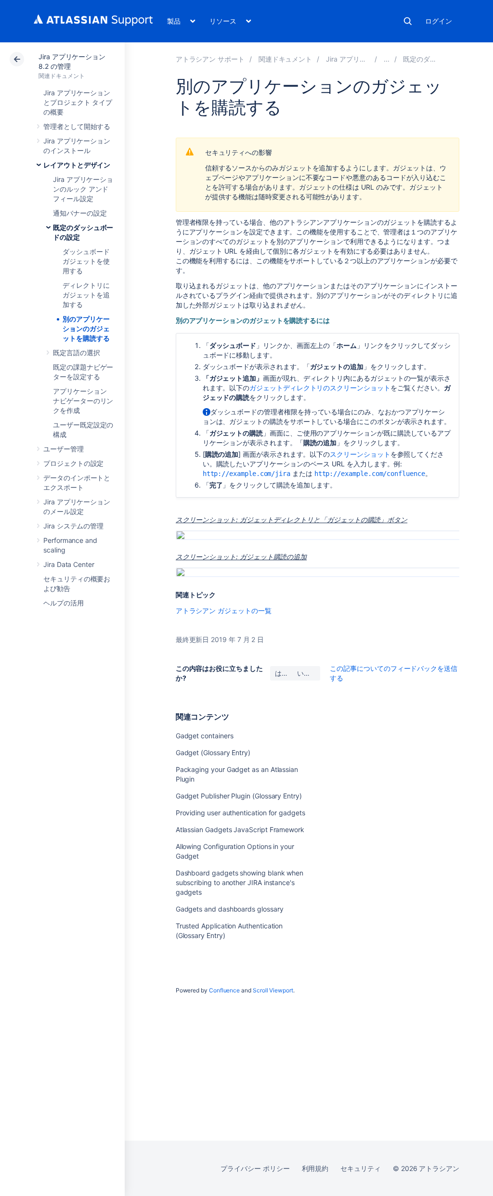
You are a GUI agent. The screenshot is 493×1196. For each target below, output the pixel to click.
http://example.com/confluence (369, 473)
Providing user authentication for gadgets (240, 813)
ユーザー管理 (63, 449)
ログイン (438, 21)
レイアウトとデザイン (76, 165)
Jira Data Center (68, 564)
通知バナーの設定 (79, 213)
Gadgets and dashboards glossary (230, 909)
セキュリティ (360, 1168)
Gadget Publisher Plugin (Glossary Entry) (239, 796)
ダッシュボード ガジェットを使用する (86, 261)
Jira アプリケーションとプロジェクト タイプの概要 (77, 102)
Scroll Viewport (273, 990)
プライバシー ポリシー (255, 1168)
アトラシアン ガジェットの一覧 (224, 610)
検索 (407, 21)
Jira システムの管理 (73, 526)
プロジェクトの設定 (73, 463)
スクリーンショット (360, 454)
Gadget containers (205, 736)
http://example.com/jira (246, 473)
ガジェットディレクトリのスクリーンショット (319, 388)
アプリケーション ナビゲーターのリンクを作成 (83, 400)
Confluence (224, 990)
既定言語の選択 (76, 352)
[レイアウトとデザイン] (386, 59)
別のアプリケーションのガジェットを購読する (86, 328)
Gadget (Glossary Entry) (213, 752)
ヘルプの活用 (63, 603)
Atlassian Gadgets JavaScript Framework (240, 829)
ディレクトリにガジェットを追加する (86, 295)
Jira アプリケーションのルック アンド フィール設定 (83, 189)
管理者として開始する (76, 126)
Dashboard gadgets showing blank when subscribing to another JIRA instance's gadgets (239, 882)
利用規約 (315, 1168)
